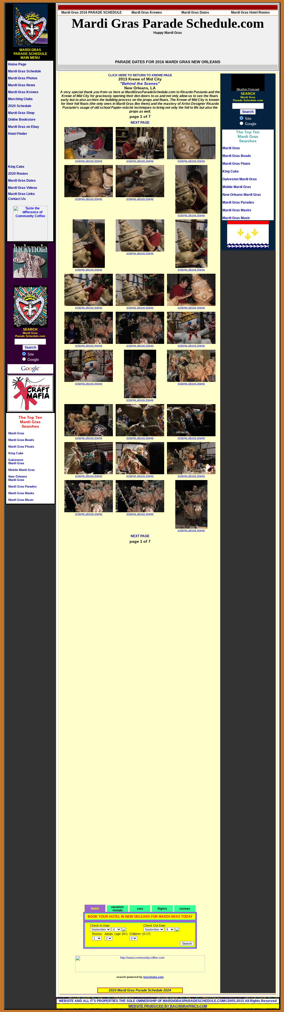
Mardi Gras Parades (22, 486)
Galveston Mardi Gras (16, 461)
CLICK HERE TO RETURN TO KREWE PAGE (140, 75)
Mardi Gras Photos (22, 78)
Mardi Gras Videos (22, 188)
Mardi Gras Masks (21, 493)
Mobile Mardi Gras (21, 469)
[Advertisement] (24, 150)
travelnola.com (153, 976)
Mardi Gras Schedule (24, 71)
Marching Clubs (20, 99)
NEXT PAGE (140, 123)
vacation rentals (117, 908)
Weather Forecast (248, 89)
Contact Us (17, 199)
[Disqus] (140, 618)
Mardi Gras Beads (21, 440)
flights (162, 908)
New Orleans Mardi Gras (17, 478)
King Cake (16, 167)
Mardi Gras (16, 433)
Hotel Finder (17, 134)
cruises (184, 908)
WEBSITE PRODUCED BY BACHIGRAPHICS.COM (167, 1006)
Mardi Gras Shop (21, 113)
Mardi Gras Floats (21, 446)
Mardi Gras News (21, 85)
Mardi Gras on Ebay (23, 127)
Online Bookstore (22, 119)
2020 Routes (18, 174)
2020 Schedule (19, 106)
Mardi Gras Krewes (23, 92)
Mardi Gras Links (21, 194)
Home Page (17, 64)
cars (140, 908)
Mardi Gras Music (21, 499)
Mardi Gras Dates (22, 180)
